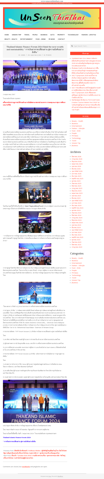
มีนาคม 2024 (76, 227)
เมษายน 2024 (76, 225)
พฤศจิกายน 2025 (77, 178)
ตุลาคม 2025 (76, 181)
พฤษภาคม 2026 (77, 164)
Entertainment (77, 126)
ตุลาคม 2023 (76, 240)
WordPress (60, 476)
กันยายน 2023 (76, 242)
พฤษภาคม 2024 (77, 223)
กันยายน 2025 (76, 183)
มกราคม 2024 (76, 232)
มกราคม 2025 (76, 203)
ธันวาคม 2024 (76, 205)
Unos (49, 476)
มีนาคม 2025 (76, 198)
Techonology (76, 138)
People (74, 133)
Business (75, 123)
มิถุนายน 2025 (76, 191)
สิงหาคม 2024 (76, 215)
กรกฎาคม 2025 (77, 188)
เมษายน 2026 (76, 166)
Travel (74, 141)
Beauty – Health (77, 121)
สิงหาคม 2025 (76, 186)
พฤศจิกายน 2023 (77, 237)
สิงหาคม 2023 (76, 245)
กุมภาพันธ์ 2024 (77, 230)
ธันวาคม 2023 (76, 235)
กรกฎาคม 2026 (77, 159)
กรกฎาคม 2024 (77, 218)
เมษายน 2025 (76, 196)
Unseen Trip (76, 143)
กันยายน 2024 (76, 213)
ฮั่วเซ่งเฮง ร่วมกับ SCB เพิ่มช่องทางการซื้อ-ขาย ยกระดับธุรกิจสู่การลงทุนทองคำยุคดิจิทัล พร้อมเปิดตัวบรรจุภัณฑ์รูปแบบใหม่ (85, 70)
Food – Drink (76, 131)
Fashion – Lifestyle (78, 128)
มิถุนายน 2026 (76, 161)
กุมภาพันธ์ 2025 (77, 200)
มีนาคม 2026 (76, 169)
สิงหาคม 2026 (76, 156)
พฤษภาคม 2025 (77, 193)
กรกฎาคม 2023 (77, 247)
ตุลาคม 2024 (76, 210)
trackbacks (26, 467)
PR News (48, 55)
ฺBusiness (75, 145)
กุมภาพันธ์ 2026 (77, 171)
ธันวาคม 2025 (76, 176)
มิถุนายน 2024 (76, 220)
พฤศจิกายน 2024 (77, 208)
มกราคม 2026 (76, 174)
